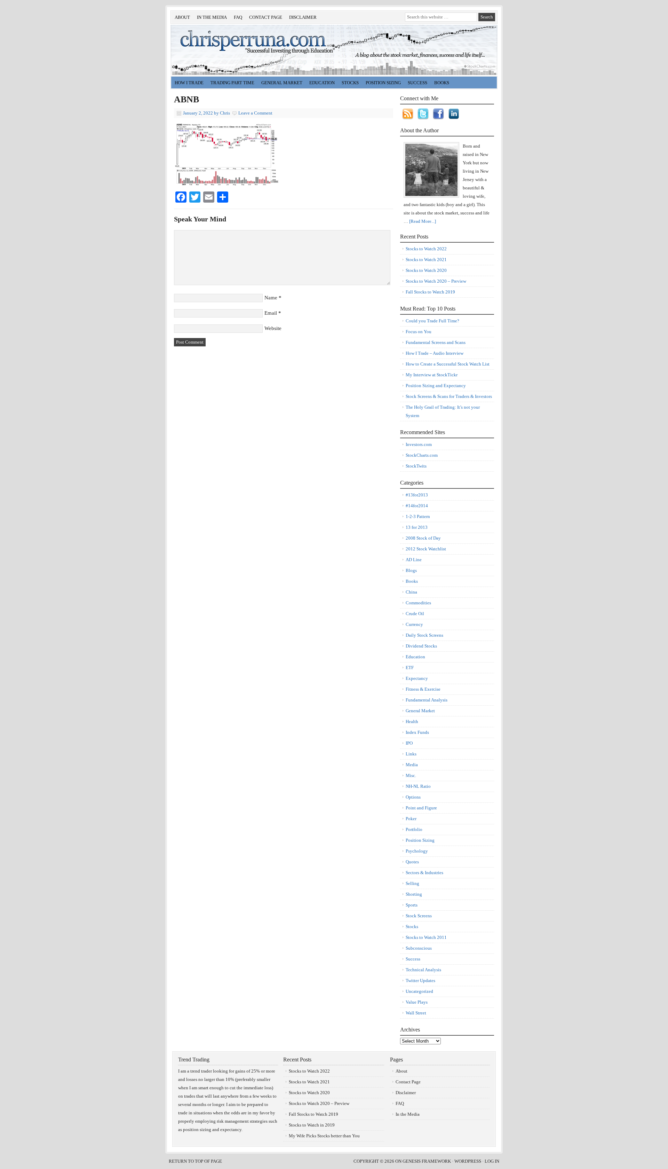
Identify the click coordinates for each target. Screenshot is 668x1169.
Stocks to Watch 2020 (426, 270)
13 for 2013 (417, 527)
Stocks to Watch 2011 (426, 937)
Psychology (417, 851)
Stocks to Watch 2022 (426, 248)
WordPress (467, 1161)
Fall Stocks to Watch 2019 (430, 292)
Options (413, 797)
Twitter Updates (420, 980)
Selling (412, 883)
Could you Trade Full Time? (432, 320)
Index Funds (417, 732)
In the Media (212, 17)
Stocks (348, 83)
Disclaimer (303, 17)
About (182, 17)
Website (272, 328)
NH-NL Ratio (418, 786)
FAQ (238, 17)
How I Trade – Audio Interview (434, 353)
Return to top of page (195, 1161)
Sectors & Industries (424, 872)
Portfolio (414, 829)
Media (412, 764)
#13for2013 (417, 494)
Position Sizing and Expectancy (436, 385)
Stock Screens (419, 915)
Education (320, 83)
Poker (411, 818)
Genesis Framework (427, 1161)
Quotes (412, 861)
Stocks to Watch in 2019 (312, 1125)
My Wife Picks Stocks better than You (324, 1135)
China (411, 592)
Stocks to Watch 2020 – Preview (436, 281)
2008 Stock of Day (423, 538)
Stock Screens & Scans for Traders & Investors (449, 396)
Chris (225, 113)
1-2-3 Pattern (418, 516)
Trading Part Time (232, 82)
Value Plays (417, 1002)
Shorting (414, 894)
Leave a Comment (255, 113)
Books (441, 82)
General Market (280, 83)
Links (411, 753)
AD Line (414, 559)
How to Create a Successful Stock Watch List (448, 364)
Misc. (411, 775)
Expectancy (417, 678)
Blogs (411, 570)
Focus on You (418, 331)
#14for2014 (417, 505)
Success (413, 959)
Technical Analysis (423, 969)
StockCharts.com (422, 455)
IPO (409, 743)
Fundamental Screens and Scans (436, 342)
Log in (492, 1161)
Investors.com (419, 444)
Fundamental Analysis (426, 700)
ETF (410, 667)
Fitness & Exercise (423, 689)
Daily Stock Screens (424, 635)
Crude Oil (415, 613)
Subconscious (419, 948)
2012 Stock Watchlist (426, 548)
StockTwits (416, 466)
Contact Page (265, 17)
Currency (414, 624)
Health (412, 721)
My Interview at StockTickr (432, 374)
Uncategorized (419, 991)
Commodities (418, 602)
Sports (412, 905)
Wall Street (416, 1012)
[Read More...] (422, 221)
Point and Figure (421, 807)
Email (270, 313)
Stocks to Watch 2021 (426, 259)
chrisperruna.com (248, 50)
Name (270, 297)
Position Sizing (383, 82)
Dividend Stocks (421, 646)
